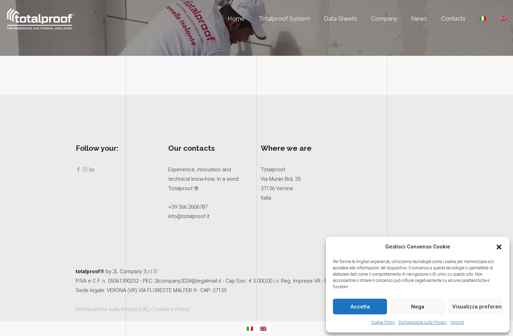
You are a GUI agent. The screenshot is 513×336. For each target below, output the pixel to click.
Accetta (360, 307)
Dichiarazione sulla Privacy (423, 322)
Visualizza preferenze (477, 307)
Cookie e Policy (171, 309)
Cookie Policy (383, 322)
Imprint (457, 322)
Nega (417, 307)
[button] (499, 247)
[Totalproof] (40, 18)
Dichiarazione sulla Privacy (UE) (112, 309)
